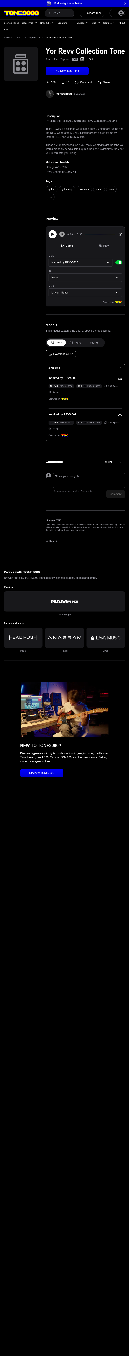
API (6, 29)
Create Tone (94, 13)
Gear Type (27, 22)
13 (67, 82)
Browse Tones (11, 22)
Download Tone (69, 70)
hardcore (84, 189)
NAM (20, 37)
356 (53, 82)
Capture (107, 22)
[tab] (56, 343)
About (122, 22)
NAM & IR (45, 22)
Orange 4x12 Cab (56, 167)
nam (111, 189)
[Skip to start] (62, 234)
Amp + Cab (34, 37)
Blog (94, 22)
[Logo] (21, 13)
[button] (64, 3)
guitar (52, 189)
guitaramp (67, 189)
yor (50, 197)
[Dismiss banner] (125, 3)
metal (99, 189)
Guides (80, 22)
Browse (8, 37)
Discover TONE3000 (41, 773)
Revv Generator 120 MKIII (61, 171)
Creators (62, 22)
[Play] (53, 234)
